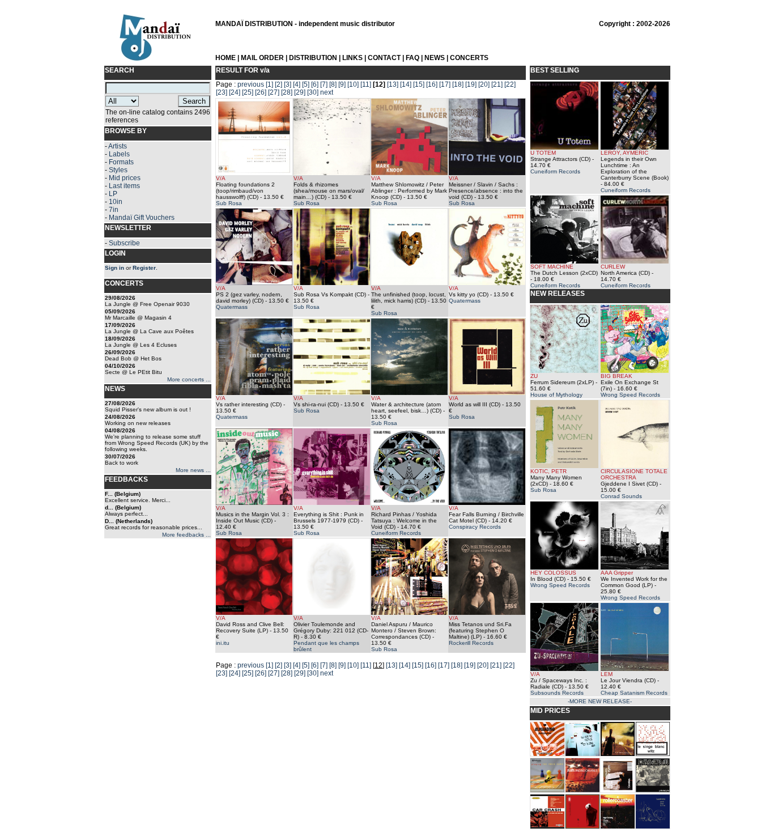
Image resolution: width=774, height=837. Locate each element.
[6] (314, 84)
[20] (484, 84)
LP (113, 194)
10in (115, 202)
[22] (510, 84)
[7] (324, 84)
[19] (471, 84)
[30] (312, 92)
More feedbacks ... (186, 535)
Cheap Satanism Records (634, 693)
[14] (405, 84)
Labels (119, 154)
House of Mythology (556, 395)
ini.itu (222, 643)
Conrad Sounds (621, 496)
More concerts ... (189, 379)
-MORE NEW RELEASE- (600, 701)
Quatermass (232, 307)
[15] (418, 84)
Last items (124, 186)
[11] (365, 84)
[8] (333, 84)
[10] (353, 84)
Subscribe (124, 243)
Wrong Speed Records (630, 395)
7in (113, 210)
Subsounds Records (557, 693)
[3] (287, 84)
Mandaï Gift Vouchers (142, 218)
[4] (296, 84)
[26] (260, 92)
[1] (269, 84)
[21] (497, 84)
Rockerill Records (471, 643)
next (326, 92)
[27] (273, 92)
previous (250, 84)
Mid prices (125, 178)
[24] (234, 92)
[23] (221, 92)
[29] (299, 92)
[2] (278, 84)
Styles (118, 170)
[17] (444, 84)
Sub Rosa (229, 203)
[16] (431, 84)
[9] (342, 84)
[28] (286, 92)
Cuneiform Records (396, 533)
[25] (247, 92)
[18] (457, 84)
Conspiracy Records (475, 527)
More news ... (193, 470)
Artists (117, 146)
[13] (392, 84)
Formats (121, 162)
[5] (305, 84)
